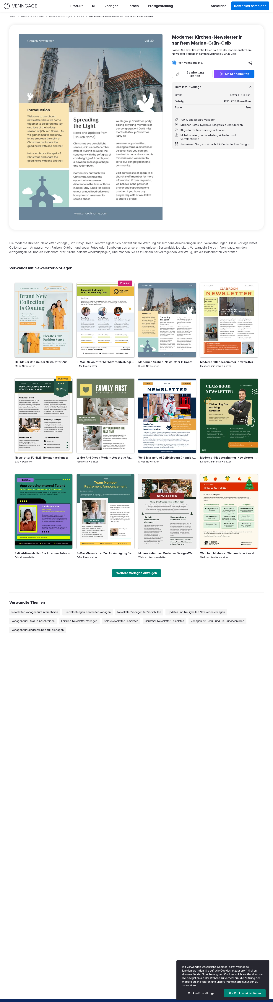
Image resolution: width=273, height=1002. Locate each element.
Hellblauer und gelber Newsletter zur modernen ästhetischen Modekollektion (43, 362)
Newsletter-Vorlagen (60, 16)
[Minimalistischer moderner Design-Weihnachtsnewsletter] (167, 511)
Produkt (76, 6)
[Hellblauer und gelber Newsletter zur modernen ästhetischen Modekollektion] (43, 320)
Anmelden (219, 6)
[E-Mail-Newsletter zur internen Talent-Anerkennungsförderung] (43, 511)
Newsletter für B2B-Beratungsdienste (42, 457)
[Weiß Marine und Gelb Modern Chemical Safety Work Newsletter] (167, 416)
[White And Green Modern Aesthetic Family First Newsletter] (105, 416)
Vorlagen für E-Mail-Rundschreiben (33, 621)
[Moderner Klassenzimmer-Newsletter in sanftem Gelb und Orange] (229, 320)
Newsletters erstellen (32, 16)
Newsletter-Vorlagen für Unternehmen (35, 612)
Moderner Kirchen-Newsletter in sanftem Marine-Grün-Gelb (167, 362)
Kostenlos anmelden (250, 6)
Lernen (133, 6)
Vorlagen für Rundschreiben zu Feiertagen (38, 629)
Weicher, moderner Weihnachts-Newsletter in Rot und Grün (229, 553)
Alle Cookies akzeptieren (244, 993)
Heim (12, 16)
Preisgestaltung (160, 6)
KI (93, 6)
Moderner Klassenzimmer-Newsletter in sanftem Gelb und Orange (229, 362)
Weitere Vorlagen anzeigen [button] (136, 573)
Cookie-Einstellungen (202, 993)
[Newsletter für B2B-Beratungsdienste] (43, 416)
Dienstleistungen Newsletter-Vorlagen (88, 612)
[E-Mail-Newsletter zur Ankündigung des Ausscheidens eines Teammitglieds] (105, 511)
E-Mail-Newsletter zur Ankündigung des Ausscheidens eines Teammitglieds (105, 553)
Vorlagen (111, 6)
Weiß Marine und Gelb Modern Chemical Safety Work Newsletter (167, 457)
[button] (192, 74)
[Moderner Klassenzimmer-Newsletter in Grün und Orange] (229, 416)
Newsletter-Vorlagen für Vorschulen (139, 612)
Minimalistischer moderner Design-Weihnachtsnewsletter (167, 553)
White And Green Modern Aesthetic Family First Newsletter (105, 457)
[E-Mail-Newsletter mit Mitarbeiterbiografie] (105, 320)
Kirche (80, 16)
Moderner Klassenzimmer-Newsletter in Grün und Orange (229, 457)
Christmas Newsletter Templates (164, 621)
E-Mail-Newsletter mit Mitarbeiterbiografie (105, 362)
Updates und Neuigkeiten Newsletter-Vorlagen (196, 612)
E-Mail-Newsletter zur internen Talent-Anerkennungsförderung (43, 553)
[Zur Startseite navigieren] (20, 6)
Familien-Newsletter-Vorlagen (79, 621)
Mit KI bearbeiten (237, 74)
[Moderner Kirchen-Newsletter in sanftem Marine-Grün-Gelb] (167, 320)
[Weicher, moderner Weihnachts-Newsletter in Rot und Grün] (229, 511)
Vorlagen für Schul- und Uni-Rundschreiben (217, 621)
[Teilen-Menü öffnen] (250, 63)
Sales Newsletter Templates (121, 621)
